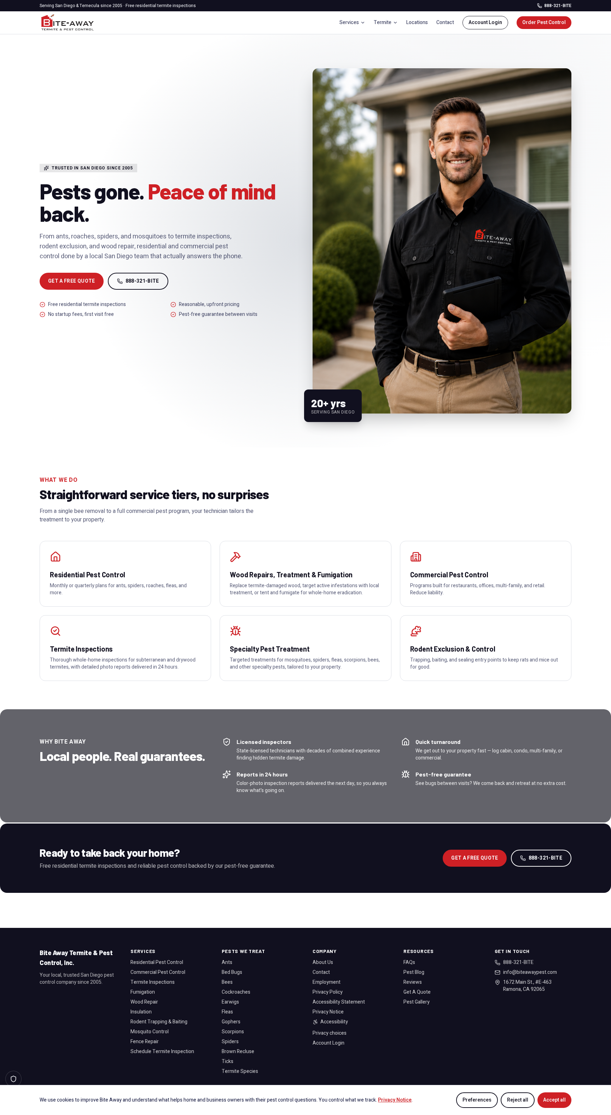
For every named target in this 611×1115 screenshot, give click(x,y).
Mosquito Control (149, 1031)
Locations (417, 22)
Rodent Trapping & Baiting (158, 1022)
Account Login (485, 22)
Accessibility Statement (339, 1002)
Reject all (517, 1100)
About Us (323, 962)
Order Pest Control (544, 22)
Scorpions (233, 1031)
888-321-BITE (557, 5)
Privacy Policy (328, 992)
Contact (445, 22)
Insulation (141, 1012)
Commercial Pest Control (157, 972)
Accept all (554, 1100)
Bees (227, 982)
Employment (327, 982)
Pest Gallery (416, 1002)
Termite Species (240, 1071)
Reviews (412, 982)
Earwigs (230, 1002)
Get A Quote (417, 992)
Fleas (227, 1012)
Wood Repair (144, 1002)
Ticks (227, 1061)
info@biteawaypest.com (530, 972)
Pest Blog (413, 972)
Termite (382, 22)
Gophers (231, 1022)
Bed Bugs (232, 972)
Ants (227, 962)
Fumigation (142, 992)
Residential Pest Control (156, 962)
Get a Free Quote (71, 281)
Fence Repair (144, 1041)
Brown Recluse (238, 1051)
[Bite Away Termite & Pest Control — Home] (67, 23)
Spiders (230, 1041)
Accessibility (334, 1022)
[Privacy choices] (13, 1079)
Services (349, 22)
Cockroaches (236, 992)
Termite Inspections (152, 982)
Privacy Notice (328, 1012)
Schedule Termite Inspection (162, 1051)
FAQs (409, 962)
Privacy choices (330, 1033)
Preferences (476, 1100)
